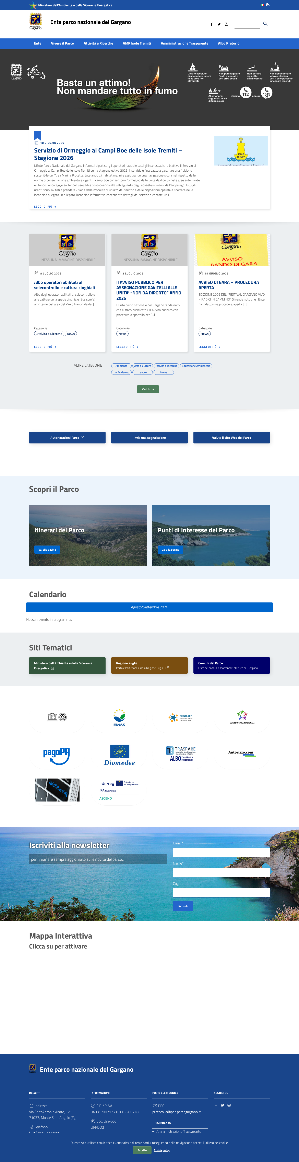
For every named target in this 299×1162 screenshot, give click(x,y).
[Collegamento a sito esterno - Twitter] (219, 23)
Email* (178, 843)
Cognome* (181, 883)
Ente (37, 43)
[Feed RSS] (268, 4)
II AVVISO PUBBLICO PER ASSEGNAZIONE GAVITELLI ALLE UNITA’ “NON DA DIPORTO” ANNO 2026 (148, 290)
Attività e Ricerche (98, 43)
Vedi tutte (148, 389)
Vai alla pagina (47, 549)
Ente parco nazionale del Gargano (90, 21)
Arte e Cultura (142, 365)
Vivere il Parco (62, 43)
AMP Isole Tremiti (137, 43)
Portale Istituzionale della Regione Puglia (140, 665)
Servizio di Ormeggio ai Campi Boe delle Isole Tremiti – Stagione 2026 (108, 153)
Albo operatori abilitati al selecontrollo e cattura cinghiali (64, 285)
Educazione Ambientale (196, 365)
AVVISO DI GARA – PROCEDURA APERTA (229, 285)
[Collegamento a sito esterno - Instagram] (226, 23)
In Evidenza (122, 371)
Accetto (142, 1150)
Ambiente (121, 365)
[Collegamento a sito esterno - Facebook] (211, 23)
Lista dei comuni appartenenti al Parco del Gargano (228, 665)
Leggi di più (43, 206)
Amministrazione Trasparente (184, 43)
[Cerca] (265, 23)
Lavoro (143, 371)
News (71, 333)
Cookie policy (162, 1150)
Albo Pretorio (229, 43)
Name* (178, 863)
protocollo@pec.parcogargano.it (176, 1112)
